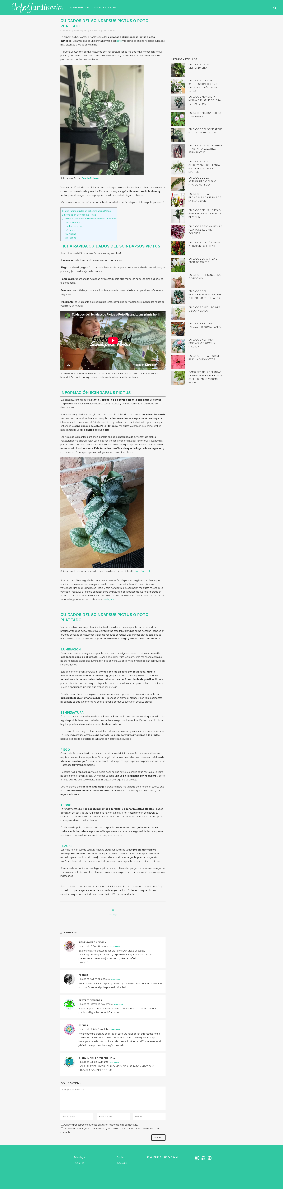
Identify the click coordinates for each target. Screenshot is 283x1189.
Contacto (122, 1157)
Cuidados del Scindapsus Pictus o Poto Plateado (89, 218)
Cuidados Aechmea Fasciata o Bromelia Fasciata (202, 343)
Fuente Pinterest (91, 178)
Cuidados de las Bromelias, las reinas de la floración (205, 197)
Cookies (79, 1163)
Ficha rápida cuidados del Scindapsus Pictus (86, 211)
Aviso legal (79, 1157)
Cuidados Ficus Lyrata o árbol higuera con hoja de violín (205, 213)
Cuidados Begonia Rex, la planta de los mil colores (205, 230)
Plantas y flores (71, 30)
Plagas (70, 237)
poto (119, 40)
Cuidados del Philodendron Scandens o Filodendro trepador (205, 294)
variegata (109, 599)
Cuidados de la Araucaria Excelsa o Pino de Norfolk (202, 181)
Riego (70, 230)
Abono (70, 234)
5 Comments (108, 30)
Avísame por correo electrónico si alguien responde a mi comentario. (100, 1124)
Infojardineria (91, 30)
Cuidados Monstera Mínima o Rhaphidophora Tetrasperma (205, 100)
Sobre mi (122, 1163)
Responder (115, 946)
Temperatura (73, 226)
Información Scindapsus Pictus (79, 214)
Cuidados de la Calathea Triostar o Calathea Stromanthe (205, 149)
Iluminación (72, 222)
